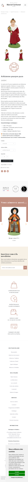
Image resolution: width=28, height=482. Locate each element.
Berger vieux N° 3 (14, 238)
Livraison (14, 404)
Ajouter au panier (7, 160)
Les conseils (14, 383)
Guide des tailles (5, 167)
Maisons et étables (14, 367)
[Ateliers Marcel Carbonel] (14, 4)
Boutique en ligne (4, 11)
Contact (14, 417)
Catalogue (14, 411)
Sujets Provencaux (14, 11)
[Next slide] (26, 224)
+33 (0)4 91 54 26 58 (15, 320)
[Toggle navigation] (25, 5)
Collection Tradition (14, 358)
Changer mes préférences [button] (17, 477)
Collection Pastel (14, 361)
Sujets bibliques (14, 364)
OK (25, 267)
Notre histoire (14, 377)
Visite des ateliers (14, 386)
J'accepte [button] (17, 472)
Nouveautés (14, 352)
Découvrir (14, 222)
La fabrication (14, 380)
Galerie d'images (14, 392)
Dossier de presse (14, 420)
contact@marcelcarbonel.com (14, 437)
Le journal (14, 389)
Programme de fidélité (14, 407)
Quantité (3, 154)
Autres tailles (4, 147)
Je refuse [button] (17, 474)
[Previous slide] (2, 224)
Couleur (2, 140)
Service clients (14, 401)
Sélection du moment (14, 355)
